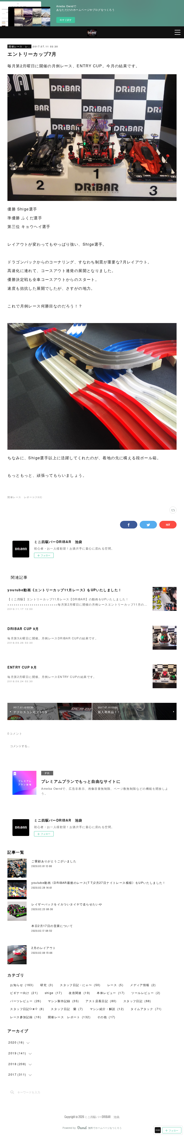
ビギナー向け (24, 993)
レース (115, 985)
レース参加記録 (25, 1017)
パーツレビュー (25, 1001)
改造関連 (79, 993)
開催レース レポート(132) (24, 497)
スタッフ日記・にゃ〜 (80, 985)
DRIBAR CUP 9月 (23, 628)
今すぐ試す (66, 20)
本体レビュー (111, 993)
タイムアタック (146, 1009)
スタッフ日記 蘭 (67, 1009)
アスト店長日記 (101, 1001)
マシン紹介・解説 (107, 1009)
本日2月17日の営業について (52, 926)
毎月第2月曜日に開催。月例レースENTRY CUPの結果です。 (51, 677)
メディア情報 (143, 985)
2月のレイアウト (43, 948)
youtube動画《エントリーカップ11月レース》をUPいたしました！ (64, 589)
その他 (106, 1017)
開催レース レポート (19, 46)
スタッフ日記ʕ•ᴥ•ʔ (27, 1009)
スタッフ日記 (137, 1001)
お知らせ (22, 985)
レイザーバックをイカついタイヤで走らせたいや (66, 904)
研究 (46, 985)
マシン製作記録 (63, 1001)
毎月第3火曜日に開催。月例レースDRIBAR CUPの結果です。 (52, 638)
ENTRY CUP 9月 (22, 667)
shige (53, 993)
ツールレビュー (145, 993)
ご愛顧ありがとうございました (53, 861)
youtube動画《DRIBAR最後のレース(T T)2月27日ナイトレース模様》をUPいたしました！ (98, 882)
